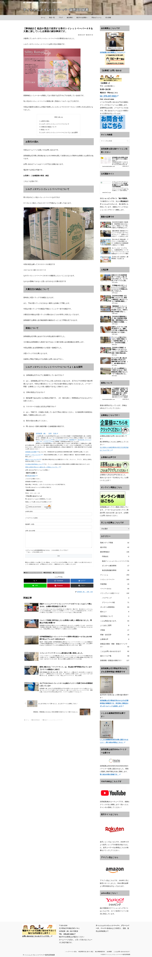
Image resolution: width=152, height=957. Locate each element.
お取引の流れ (45, 121)
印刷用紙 (71, 439)
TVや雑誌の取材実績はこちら (33, 464)
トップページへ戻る (71, 951)
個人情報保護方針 (100, 951)
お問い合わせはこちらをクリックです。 (36, 936)
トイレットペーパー (59, 439)
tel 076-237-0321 (108, 96)
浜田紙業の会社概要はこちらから (112, 52)
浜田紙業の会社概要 (30, 452)
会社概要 (109, 951)
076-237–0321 (69, 934)
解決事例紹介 (48, 572)
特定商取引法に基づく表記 (85, 951)
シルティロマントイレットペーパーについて (55, 124)
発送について (45, 129)
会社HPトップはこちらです (32, 454)
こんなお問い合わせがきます (122, 951)
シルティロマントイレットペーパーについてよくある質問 (59, 132)
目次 (56, 117)
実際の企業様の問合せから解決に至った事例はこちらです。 (41, 467)
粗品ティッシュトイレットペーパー (33, 572)
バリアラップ (47, 441)
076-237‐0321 (31, 475)
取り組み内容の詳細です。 (109, 774)
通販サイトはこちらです (32, 459)
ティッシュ (47, 439)
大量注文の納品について (48, 127)
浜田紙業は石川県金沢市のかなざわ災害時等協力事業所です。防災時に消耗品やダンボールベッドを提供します (114, 703)
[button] (82, 586)
